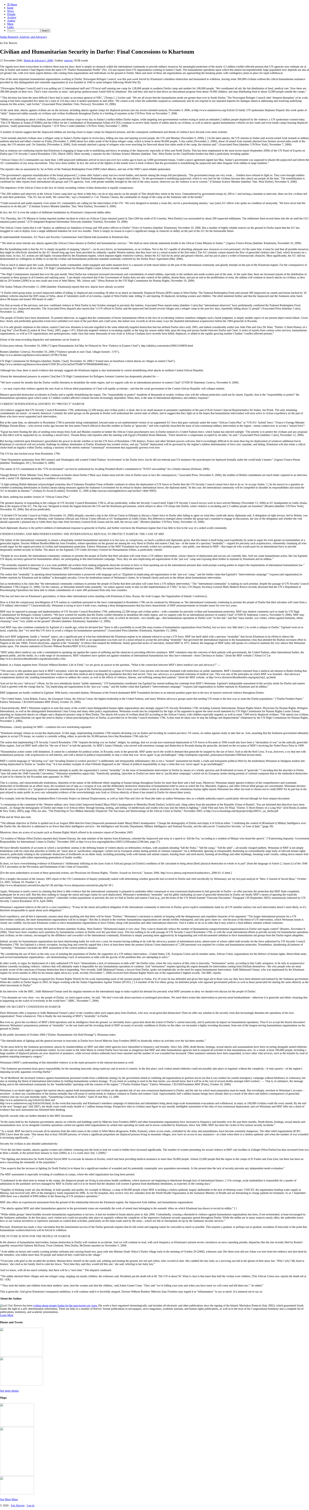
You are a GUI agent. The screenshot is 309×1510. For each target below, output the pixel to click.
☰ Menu (12, 4)
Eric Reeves (17, 1505)
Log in (30, 1505)
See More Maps (9, 1499)
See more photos (9, 1390)
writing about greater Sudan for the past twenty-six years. (65, 1305)
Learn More (6, 1315)
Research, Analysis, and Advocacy (23, 36)
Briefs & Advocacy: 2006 (38, 60)
